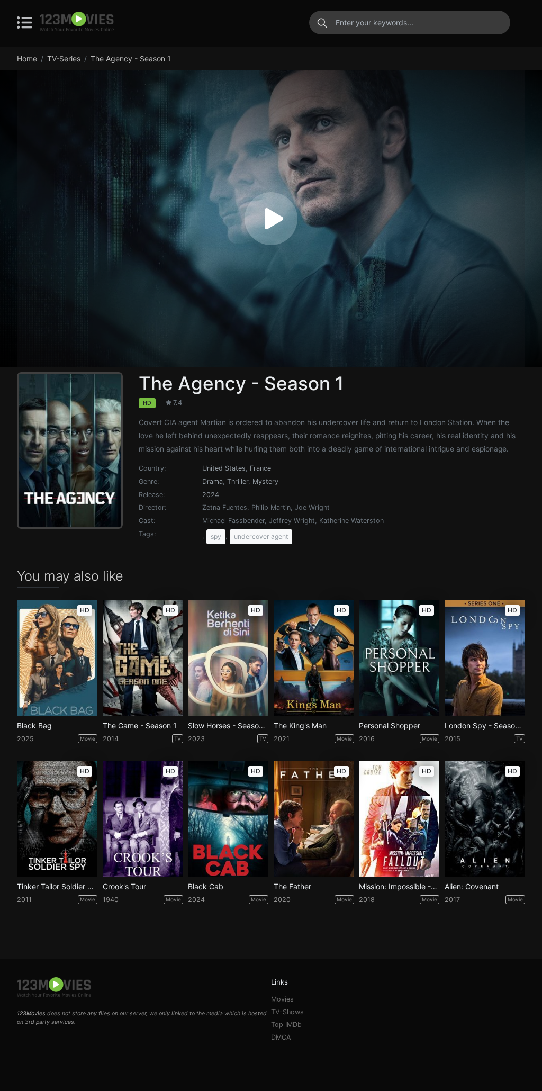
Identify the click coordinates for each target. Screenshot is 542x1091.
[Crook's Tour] (143, 819)
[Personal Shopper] (399, 658)
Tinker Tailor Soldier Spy (57, 886)
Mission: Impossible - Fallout (399, 886)
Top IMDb (286, 1025)
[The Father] (314, 819)
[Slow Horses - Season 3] (228, 658)
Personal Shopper (389, 726)
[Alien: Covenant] (485, 819)
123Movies (31, 1013)
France (260, 468)
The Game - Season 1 (140, 726)
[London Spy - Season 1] (485, 658)
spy (216, 536)
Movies (282, 999)
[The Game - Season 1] (143, 658)
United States (224, 468)
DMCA (281, 1037)
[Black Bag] (57, 658)
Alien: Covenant (472, 886)
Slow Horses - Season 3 (228, 726)
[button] (271, 218)
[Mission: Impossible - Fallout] (399, 819)
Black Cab (205, 886)
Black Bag (34, 726)
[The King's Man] (314, 658)
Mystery (265, 481)
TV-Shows (287, 1012)
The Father (292, 886)
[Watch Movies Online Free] (77, 22)
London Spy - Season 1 (485, 726)
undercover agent (261, 536)
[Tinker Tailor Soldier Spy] (57, 819)
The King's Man (300, 726)
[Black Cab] (228, 819)
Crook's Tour (124, 886)
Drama (212, 481)
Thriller (237, 481)
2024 (210, 495)
